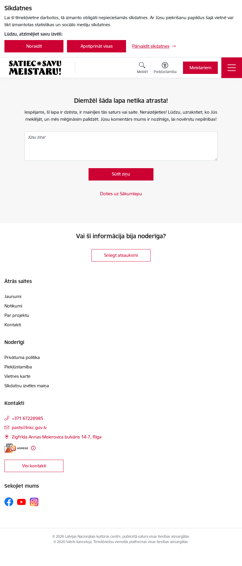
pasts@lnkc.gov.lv (29, 427)
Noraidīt (34, 46)
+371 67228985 (27, 418)
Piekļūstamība (18, 367)
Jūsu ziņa (36, 137)
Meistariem (200, 67)
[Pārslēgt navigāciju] (231, 67)
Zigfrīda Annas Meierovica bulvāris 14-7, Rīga (57, 437)
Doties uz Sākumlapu (121, 193)
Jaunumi (12, 296)
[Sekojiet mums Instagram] (34, 502)
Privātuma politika (22, 357)
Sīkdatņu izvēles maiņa (26, 385)
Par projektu (16, 315)
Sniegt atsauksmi (121, 255)
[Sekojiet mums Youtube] (21, 501)
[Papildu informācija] (33, 448)
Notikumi (13, 306)
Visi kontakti (34, 466)
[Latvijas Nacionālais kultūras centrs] (35, 68)
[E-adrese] (16, 448)
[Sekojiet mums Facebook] (8, 501)
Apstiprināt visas (97, 46)
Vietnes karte (17, 376)
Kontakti (12, 324)
